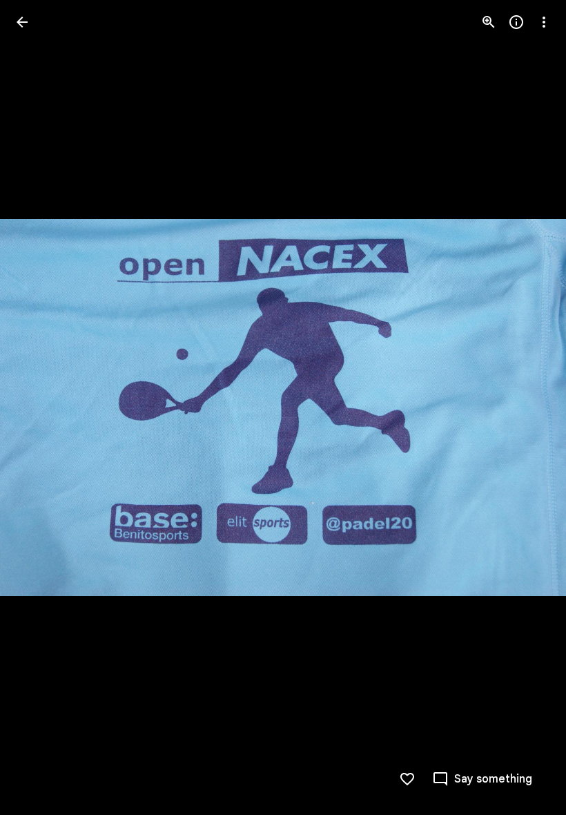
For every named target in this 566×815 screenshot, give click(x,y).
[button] (527, 407)
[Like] (407, 779)
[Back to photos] (22, 22)
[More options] (544, 22)
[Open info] (516, 22)
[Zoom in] (488, 22)
